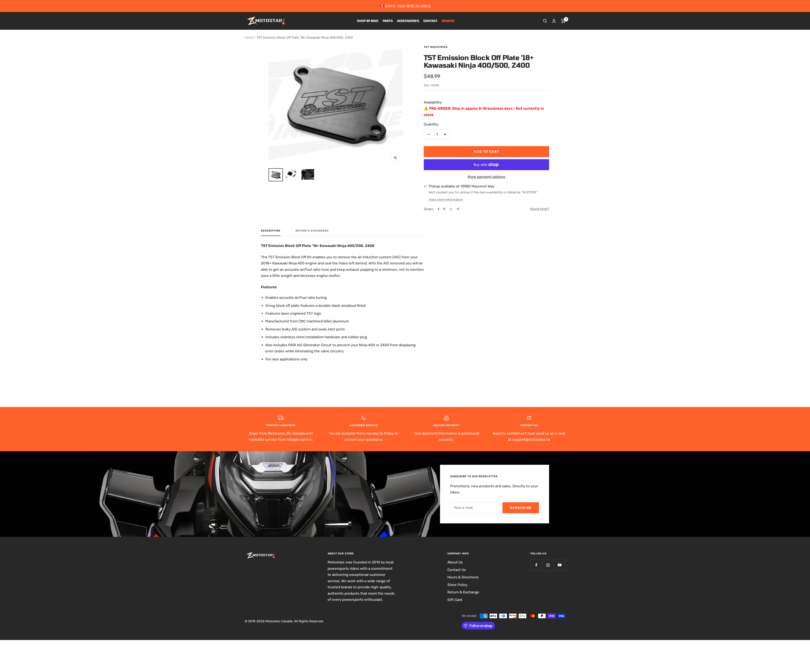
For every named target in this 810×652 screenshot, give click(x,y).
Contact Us (456, 570)
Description (270, 230)
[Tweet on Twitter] (451, 209)
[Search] (545, 21)
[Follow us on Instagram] (548, 565)
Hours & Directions (463, 577)
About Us (455, 562)
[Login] (554, 21)
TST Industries (436, 47)
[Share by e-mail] (457, 209)
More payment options (486, 177)
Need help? (539, 209)
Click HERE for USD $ (413, 6)
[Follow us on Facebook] (536, 565)
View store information (446, 200)
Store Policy (457, 585)
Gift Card (454, 600)
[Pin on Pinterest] (444, 209)
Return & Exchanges (312, 230)
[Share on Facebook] (438, 209)
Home (249, 37)
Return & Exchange (463, 592)
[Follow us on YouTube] (559, 565)
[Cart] (563, 21)
